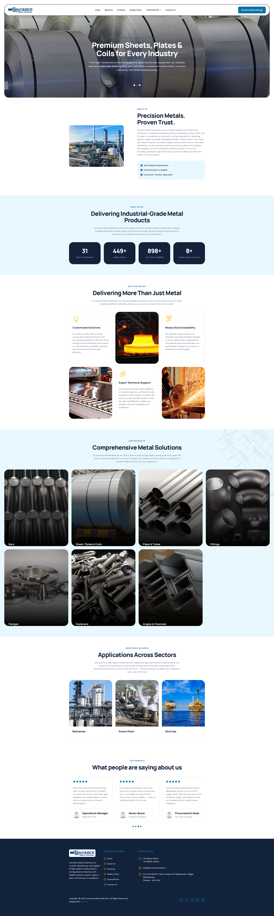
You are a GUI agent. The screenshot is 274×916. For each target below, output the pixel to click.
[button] (134, 85)
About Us (109, 10)
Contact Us (170, 10)
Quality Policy (136, 10)
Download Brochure (251, 10)
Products (121, 10)
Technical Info (152, 10)
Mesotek (84, 901)
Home (97, 10)
